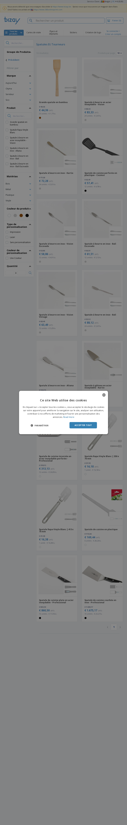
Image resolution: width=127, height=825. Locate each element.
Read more (68, 416)
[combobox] (104, 395)
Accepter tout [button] (83, 425)
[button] (39, 425)
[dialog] (63, 412)
